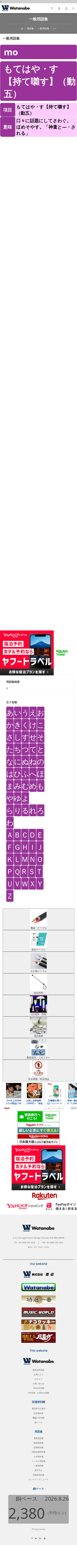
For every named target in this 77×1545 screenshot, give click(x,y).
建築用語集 (39, 1442)
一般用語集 (43, 28)
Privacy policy (38, 1529)
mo (54, 28)
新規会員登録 (38, 1370)
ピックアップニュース (38, 1479)
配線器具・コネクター (38, 1057)
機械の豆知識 (38, 1417)
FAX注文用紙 (38, 1388)
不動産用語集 (38, 1474)
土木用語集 (39, 1456)
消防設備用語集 (38, 1451)
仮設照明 (38, 992)
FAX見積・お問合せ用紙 (38, 1392)
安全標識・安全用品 (38, 1079)
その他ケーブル (38, 971)
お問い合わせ (38, 1383)
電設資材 (38, 1035)
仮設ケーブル (38, 949)
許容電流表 (39, 1413)
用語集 (30, 28)
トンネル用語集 (38, 1461)
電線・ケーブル (38, 927)
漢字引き (38, 1470)
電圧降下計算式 (38, 1408)
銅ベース (38, 1422)
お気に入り (39, 1374)
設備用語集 (39, 1447)
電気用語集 (39, 1438)
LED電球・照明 (38, 1014)
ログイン (38, 1379)
